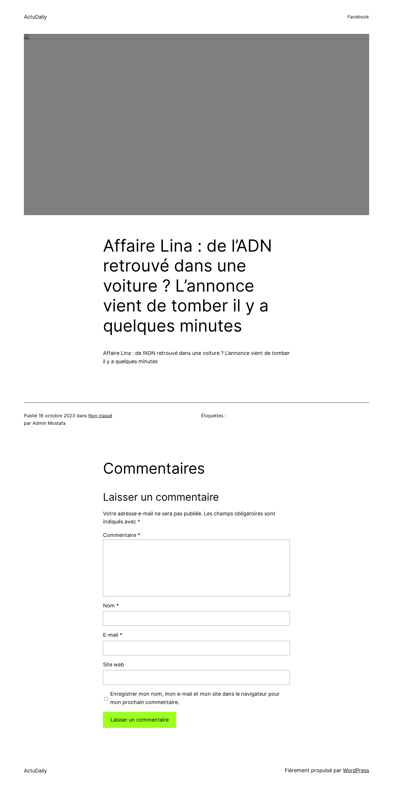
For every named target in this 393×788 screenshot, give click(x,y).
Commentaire (121, 535)
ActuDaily (35, 17)
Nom (111, 606)
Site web (113, 664)
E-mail (112, 635)
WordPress (356, 770)
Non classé (100, 415)
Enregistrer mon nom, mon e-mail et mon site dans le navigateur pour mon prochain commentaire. (195, 698)
